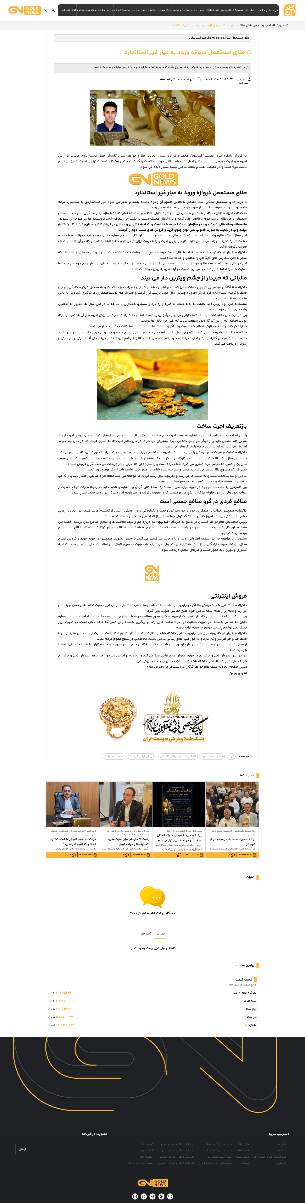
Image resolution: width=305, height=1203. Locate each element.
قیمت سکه (243, 1157)
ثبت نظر (145, 933)
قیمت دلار (244, 1163)
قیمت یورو (147, 1150)
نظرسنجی (281, 1163)
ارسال (22, 1149)
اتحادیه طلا (147, 1157)
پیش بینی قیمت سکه (218, 1150)
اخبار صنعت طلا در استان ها (270, 1157)
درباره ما (282, 1144)
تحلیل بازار (249, 10)
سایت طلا (244, 1144)
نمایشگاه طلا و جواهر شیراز (177, 1144)
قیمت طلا (244, 1150)
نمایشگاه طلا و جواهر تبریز (178, 1150)
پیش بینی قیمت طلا (219, 1144)
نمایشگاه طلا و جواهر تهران (215, 1163)
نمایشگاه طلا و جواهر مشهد (177, 1157)
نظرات (161, 933)
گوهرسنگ (147, 1144)
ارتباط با (282, 1150)
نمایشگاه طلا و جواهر (140, 1163)
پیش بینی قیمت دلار (219, 1157)
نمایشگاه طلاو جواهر (232, 10)
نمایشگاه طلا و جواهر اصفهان (176, 1163)
